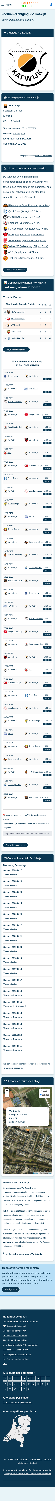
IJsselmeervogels (36, 491)
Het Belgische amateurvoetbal (17, 1354)
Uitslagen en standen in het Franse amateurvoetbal (27, 1473)
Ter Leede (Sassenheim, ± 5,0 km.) (26, 258)
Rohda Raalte (16, 332)
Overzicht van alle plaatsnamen (17, 1402)
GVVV (31, 516)
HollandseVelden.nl (15, 1316)
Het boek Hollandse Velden (15, 1349)
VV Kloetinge (13, 504)
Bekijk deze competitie (15, 845)
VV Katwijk (15, 325)
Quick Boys (13, 478)
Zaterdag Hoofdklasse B (14, 1006)
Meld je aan (11, 1289)
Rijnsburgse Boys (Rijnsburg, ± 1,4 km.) (29, 205)
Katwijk (16, 121)
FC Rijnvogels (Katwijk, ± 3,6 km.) (26, 234)
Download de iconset (16, 1326)
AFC (9, 453)
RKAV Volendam (18, 312)
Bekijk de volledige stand (16, 349)
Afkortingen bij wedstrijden (15, 1340)
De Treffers (33, 440)
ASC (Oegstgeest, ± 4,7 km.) (23, 252)
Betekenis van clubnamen (15, 1335)
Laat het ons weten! (43, 155)
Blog (5, 1364)
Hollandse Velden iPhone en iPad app (20, 1321)
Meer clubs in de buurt (15, 270)
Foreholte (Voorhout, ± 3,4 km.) (24, 223)
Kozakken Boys (17, 319)
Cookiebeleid (36, 1459)
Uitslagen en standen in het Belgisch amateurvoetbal (27, 1470)
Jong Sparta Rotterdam (17, 427)
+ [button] (7, 1090)
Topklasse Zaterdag (12, 995)
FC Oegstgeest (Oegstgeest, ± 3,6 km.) (28, 229)
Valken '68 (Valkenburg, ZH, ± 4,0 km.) (28, 246)
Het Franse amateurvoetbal (15, 1359)
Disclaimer (23, 1459)
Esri (49, 1173)
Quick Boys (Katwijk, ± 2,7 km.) (24, 211)
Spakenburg (13, 376)
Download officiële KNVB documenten (20, 1345)
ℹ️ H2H (47, 379)
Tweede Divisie (10, 874)
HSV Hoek (33, 389)
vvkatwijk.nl (19, 133)
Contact (33, 1463)
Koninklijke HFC (18, 338)
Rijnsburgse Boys (36, 542)
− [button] (7, 1095)
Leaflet (35, 1173)
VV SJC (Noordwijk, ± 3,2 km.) (24, 217)
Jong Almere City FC (37, 414)
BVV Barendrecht (15, 401)
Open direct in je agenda (13, 823)
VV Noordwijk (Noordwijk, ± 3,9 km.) (27, 240)
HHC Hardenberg (15, 555)
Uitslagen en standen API (14, 1330)
